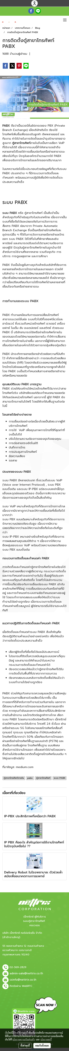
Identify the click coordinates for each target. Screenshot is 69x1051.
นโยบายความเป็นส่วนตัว (24, 1039)
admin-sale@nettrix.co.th (26, 973)
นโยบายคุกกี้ (46, 1039)
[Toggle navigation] (64, 20)
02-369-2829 (17, 967)
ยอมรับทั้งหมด (42, 1045)
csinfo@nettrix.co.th (23, 980)
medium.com (24, 767)
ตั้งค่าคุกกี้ (25, 1045)
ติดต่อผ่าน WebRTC (20, 986)
